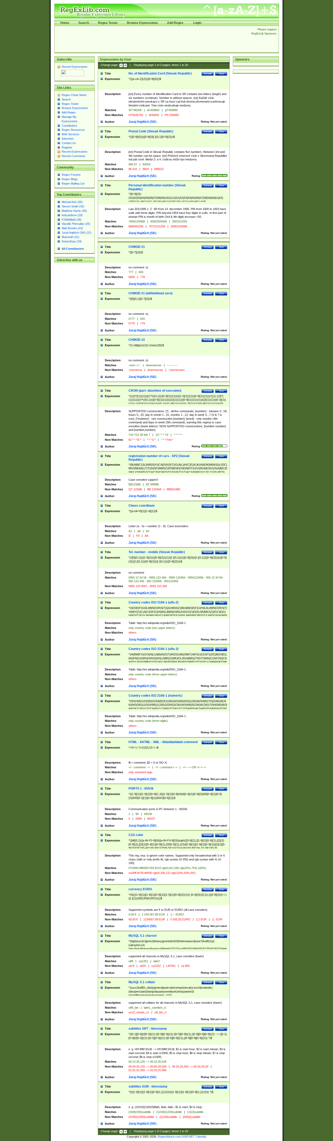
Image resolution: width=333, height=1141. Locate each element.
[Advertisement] (151, 39)
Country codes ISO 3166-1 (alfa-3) (153, 649)
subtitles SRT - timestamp (148, 1028)
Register (67, 147)
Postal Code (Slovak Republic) (151, 131)
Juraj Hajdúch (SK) (142, 122)
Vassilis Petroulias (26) (76, 223)
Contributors (69, 125)
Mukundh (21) (70, 237)
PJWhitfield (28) (71, 219)
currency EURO (140, 889)
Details (208, 73)
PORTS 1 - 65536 (141, 788)
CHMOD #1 (137, 247)
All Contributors (73, 248)
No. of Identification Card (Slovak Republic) (160, 73)
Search (83, 23)
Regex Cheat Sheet (74, 95)
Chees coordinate (142, 505)
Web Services (70, 134)
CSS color (136, 835)
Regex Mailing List (73, 183)
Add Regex (175, 23)
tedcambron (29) (72, 215)
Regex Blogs (70, 179)
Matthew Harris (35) (74, 210)
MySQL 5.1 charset (143, 936)
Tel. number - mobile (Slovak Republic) (157, 552)
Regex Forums (71, 174)
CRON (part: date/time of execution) (155, 390)
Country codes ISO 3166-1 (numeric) (155, 695)
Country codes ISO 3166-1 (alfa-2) (153, 602)
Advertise (68, 138)
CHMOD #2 (137, 340)
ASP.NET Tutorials (194, 1136)
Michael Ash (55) (72, 201)
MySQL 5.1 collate (142, 982)
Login (197, 23)
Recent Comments (73, 156)
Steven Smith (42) (73, 206)
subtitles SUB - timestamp (148, 1086)
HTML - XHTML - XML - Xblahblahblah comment (163, 742)
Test (221, 73)
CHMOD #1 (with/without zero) (150, 293)
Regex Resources (73, 129)
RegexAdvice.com (169, 1136)
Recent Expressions (74, 66)
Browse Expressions (142, 23)
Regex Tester (108, 23)
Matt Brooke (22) (72, 228)
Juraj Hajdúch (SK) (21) (77, 232)
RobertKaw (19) (72, 241)
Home (64, 23)
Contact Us (69, 143)
